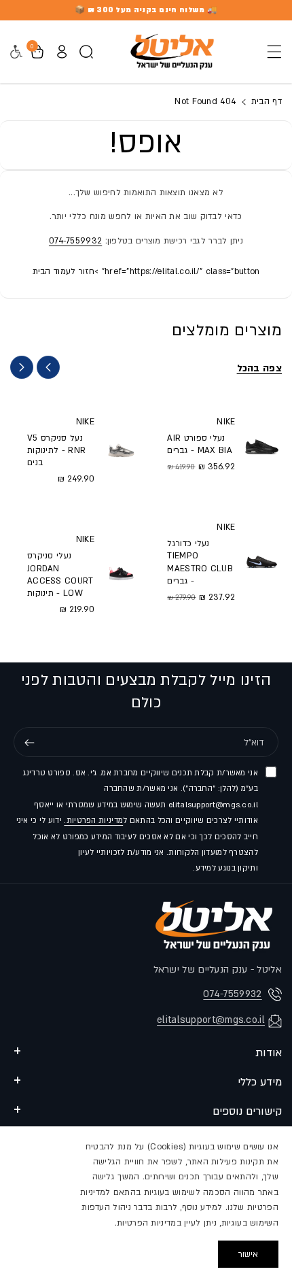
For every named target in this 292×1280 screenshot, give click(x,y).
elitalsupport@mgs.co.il (211, 1019)
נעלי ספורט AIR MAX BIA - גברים (199, 444)
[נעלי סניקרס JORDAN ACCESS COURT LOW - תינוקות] (121, 574)
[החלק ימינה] (21, 367)
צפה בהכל (259, 368)
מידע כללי (260, 1082)
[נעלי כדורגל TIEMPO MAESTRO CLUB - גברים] (262, 561)
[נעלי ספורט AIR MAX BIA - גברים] (262, 443)
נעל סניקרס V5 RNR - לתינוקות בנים (56, 450)
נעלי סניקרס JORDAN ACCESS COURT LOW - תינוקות (60, 574)
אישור (248, 1254)
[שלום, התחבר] (61, 51)
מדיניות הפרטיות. (93, 820)
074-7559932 (75, 240)
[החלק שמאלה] (48, 367)
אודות (268, 1052)
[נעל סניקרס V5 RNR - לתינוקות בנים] (121, 449)
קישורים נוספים (247, 1111)
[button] (270, 51)
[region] (146, 1203)
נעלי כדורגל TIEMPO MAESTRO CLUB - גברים (200, 562)
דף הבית (265, 101)
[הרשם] (29, 743)
